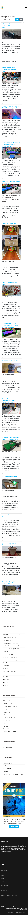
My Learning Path (7, 763)
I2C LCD (5, 709)
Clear (21, 19)
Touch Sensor (7, 682)
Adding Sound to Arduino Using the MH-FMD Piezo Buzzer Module (10, 25)
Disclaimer (3, 873)
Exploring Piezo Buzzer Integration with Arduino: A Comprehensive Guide (9, 400)
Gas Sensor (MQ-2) (8, 640)
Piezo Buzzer (6, 720)
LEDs (4, 715)
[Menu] (26, 7)
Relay (4, 723)
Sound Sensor (7, 677)
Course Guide (6, 771)
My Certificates (7, 768)
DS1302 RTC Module (8, 703)
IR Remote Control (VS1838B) (11, 649)
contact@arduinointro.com (21, 912)
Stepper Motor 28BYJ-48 (9, 731)
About (2, 878)
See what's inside (14, 826)
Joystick (5, 651)
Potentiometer (7, 663)
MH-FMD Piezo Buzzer (9, 717)
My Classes (6, 766)
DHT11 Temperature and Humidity (12, 635)
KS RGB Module (7, 712)
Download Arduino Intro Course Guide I (13, 774)
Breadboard (6, 632)
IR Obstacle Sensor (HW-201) (11, 646)
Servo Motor (6, 729)
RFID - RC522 (6, 668)
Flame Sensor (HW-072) (9, 637)
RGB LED (5, 726)
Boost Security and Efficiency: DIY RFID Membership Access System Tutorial (11, 144)
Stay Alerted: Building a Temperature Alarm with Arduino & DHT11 (11, 516)
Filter (16, 19)
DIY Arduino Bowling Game (9, 223)
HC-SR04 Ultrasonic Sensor (10, 643)
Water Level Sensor (8, 685)
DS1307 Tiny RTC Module (10, 706)
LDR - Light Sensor (8, 654)
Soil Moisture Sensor (8, 674)
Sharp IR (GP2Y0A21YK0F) (10, 671)
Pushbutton (6, 665)
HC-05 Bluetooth (7, 747)
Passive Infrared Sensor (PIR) (11, 660)
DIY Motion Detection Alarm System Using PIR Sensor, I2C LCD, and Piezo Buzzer (10, 325)
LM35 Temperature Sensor (10, 657)
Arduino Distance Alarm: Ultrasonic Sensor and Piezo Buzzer (9, 69)
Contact (2, 875)
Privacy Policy (4, 870)
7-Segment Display (8, 701)
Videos (2, 899)
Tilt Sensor (6, 679)
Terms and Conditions (5, 868)
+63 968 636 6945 (10, 912)
